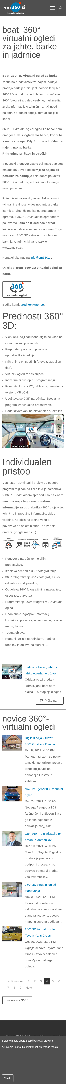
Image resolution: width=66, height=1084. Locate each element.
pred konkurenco (32, 304)
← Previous (16, 981)
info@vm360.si (41, 257)
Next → (31, 987)
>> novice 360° (17, 1000)
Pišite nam (51, 700)
